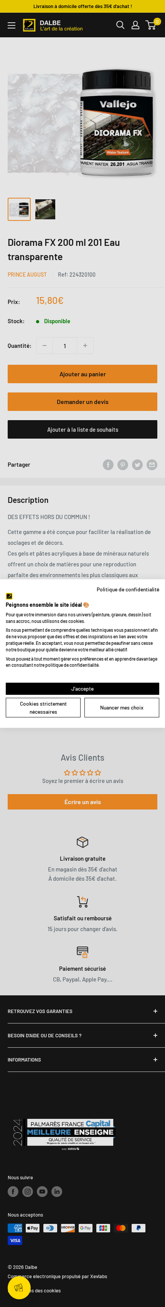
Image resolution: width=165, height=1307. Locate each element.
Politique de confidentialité (128, 589)
